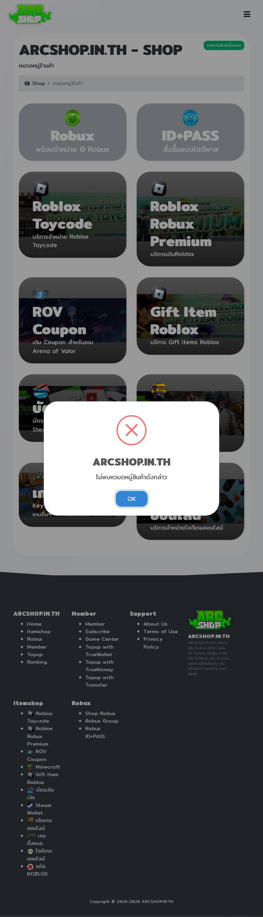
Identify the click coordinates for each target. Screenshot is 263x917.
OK (131, 498)
